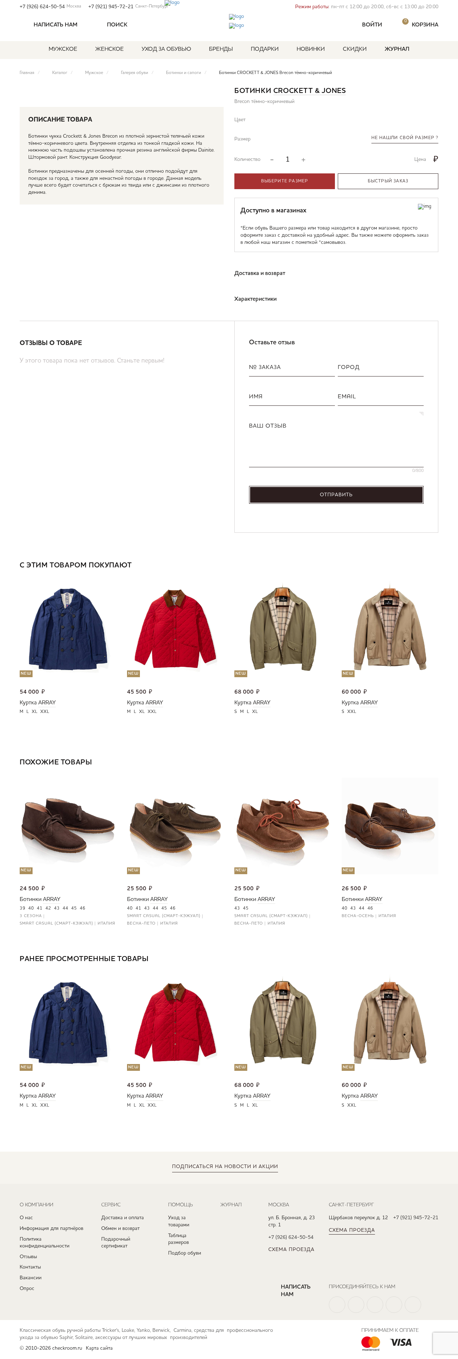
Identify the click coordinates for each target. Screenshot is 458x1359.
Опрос (27, 1288)
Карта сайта (99, 1348)
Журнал (397, 49)
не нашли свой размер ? (404, 138)
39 (22, 908)
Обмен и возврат (120, 1228)
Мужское (63, 49)
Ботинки (31, 899)
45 (74, 908)
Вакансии (31, 1277)
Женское (109, 49)
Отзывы (28, 1256)
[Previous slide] (411, 566)
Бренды (221, 49)
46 (83, 908)
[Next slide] (432, 566)
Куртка (28, 703)
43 (57, 908)
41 (40, 908)
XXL (44, 712)
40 (31, 908)
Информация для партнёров (51, 1228)
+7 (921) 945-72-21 (128, 6)
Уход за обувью (166, 49)
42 (48, 908)
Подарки (265, 49)
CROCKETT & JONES (309, 91)
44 (65, 908)
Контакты (30, 1267)
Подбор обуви (184, 1253)
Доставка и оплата (122, 1217)
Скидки (355, 49)
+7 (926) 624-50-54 (50, 6)
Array (47, 703)
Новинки (311, 49)
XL (35, 712)
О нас (26, 1217)
